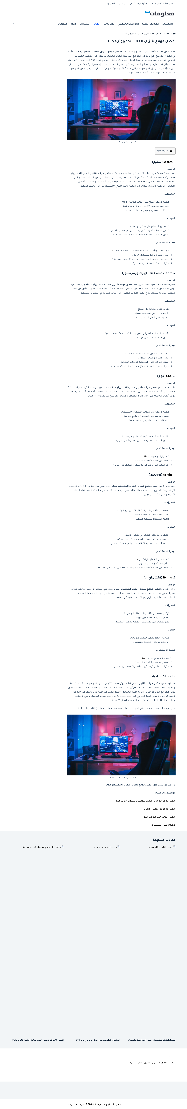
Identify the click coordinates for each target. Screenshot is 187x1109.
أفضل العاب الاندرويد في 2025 (160, 817)
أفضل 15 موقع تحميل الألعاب (159, 809)
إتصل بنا (111, 4)
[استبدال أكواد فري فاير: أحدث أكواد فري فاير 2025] (93, 940)
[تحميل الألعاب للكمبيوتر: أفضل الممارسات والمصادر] (149, 940)
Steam (168, 162)
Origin (167, 475)
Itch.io (167, 578)
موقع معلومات (75, 1104)
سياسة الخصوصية (162, 4)
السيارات (85, 24)
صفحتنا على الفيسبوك (163, 825)
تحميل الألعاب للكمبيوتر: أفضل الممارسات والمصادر (152, 1040)
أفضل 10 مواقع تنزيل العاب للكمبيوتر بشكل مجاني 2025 (146, 801)
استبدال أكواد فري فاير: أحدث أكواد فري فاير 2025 (98, 1040)
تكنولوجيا (108, 24)
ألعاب (97, 24)
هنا (111, 251)
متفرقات (62, 24)
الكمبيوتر (167, 24)
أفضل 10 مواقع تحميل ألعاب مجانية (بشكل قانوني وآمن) (38, 1040)
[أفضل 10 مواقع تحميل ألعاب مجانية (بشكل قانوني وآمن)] (37, 940)
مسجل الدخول (152, 1063)
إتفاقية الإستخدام (139, 4)
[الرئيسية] (174, 34)
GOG (169, 376)
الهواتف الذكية (150, 24)
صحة (73, 24)
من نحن (123, 4)
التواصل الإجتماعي (128, 24)
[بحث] (14, 24)
